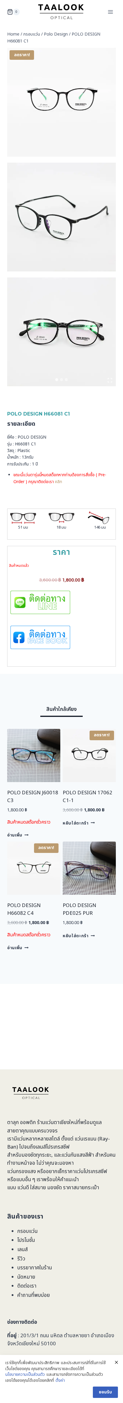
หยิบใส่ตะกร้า (76, 823)
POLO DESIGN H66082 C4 (24, 909)
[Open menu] (110, 11)
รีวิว (21, 1259)
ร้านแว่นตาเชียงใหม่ (57, 1122)
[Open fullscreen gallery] (109, 380)
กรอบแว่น (27, 1231)
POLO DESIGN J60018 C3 (32, 796)
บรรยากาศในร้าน (34, 1268)
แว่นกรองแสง (21, 1171)
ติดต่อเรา (26, 1286)
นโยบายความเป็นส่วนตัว (25, 1375)
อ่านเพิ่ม (14, 835)
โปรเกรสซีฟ (58, 1147)
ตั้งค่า (60, 1381)
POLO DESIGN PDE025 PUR (79, 909)
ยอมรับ (105, 1392)
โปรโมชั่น (26, 1240)
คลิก (58, 482)
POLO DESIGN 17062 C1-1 (87, 796)
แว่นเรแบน (85, 1139)
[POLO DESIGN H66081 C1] (61, 102)
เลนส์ (22, 1250)
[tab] (56, 379)
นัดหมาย (26, 1277)
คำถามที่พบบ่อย (33, 1295)
